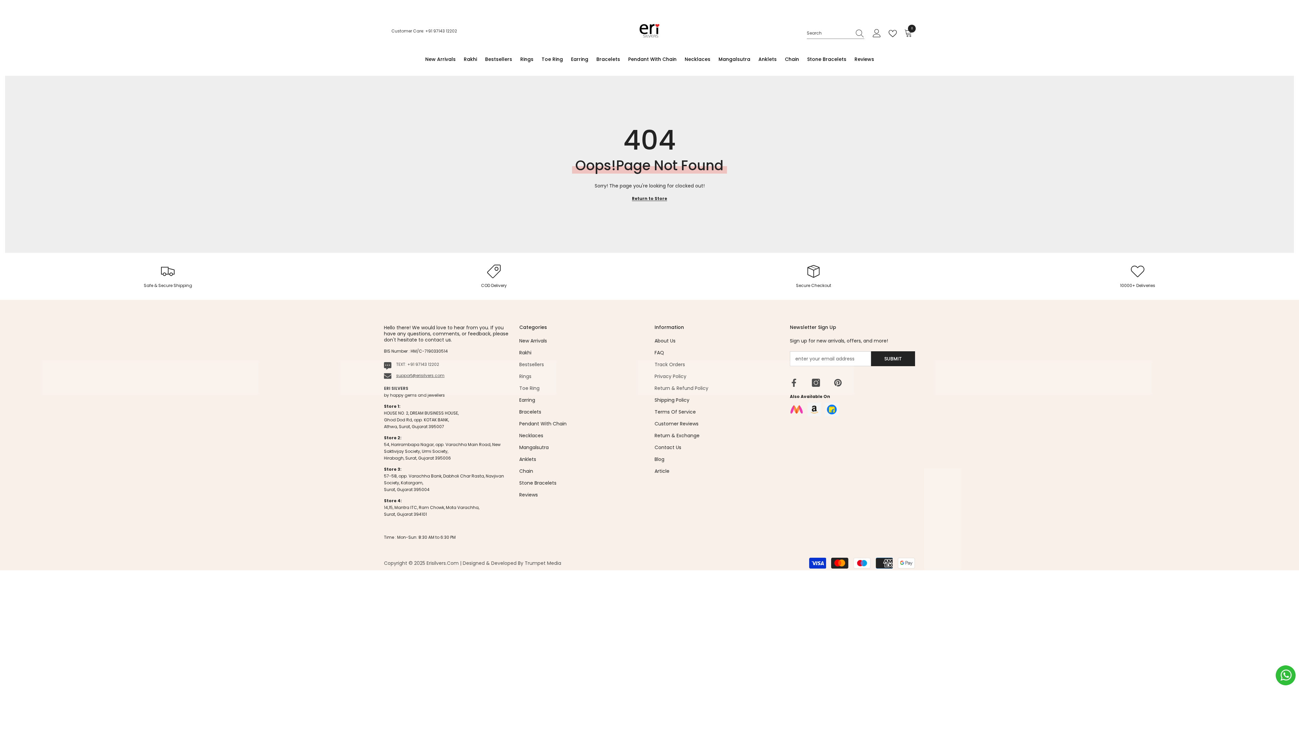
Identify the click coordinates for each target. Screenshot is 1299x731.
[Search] (835, 33)
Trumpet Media (543, 563)
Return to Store (649, 198)
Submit (893, 358)
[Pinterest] (837, 382)
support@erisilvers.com (420, 375)
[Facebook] (793, 382)
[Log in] (877, 33)
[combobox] (829, 33)
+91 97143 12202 (423, 364)
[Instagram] (815, 382)
